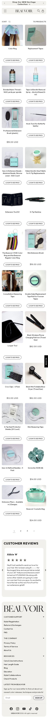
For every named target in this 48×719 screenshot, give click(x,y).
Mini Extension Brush (36, 253)
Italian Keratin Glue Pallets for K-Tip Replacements (35, 172)
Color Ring (12, 48)
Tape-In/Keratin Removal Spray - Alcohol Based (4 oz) (35, 92)
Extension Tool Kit (12, 212)
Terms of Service (11, 646)
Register (46, 361)
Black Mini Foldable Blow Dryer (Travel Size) (35, 388)
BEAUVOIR (16, 713)
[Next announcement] (43, 3)
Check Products (10, 679)
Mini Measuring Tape (35, 427)
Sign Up (38, 698)
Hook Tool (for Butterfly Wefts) (35, 125)
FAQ (5, 632)
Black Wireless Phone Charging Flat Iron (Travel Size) (36, 337)
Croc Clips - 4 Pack (12, 387)
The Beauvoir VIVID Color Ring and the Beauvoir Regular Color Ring (12, 255)
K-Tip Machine (35, 212)
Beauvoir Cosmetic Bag (35, 509)
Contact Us (8, 629)
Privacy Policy (10, 643)
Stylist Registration (11, 621)
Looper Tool (12, 346)
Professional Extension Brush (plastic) (12, 132)
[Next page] (34, 531)
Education (8, 671)
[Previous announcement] (4, 3)
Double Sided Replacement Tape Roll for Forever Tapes (35, 296)
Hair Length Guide (11, 664)
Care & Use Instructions (13, 661)
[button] (5, 10)
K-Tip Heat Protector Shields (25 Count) (12, 428)
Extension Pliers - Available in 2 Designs (12, 503)
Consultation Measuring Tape (12, 295)
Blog (6, 668)
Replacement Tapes (35, 48)
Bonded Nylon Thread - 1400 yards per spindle (12, 91)
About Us (7, 650)
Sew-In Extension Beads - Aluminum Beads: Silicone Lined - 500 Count (12, 173)
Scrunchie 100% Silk (35, 468)
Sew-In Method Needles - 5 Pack (12, 469)
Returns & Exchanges (12, 625)
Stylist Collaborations (12, 675)
